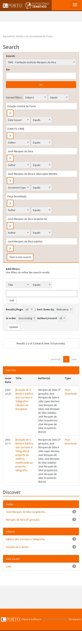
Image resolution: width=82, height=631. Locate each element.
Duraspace (75, 619)
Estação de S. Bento (17, 547)
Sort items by (45, 309)
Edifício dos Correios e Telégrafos (25, 539)
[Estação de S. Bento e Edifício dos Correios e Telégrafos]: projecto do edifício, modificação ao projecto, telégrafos (24, 455)
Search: (10, 56)
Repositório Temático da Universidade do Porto (27, 36)
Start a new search (20, 257)
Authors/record (47, 318)
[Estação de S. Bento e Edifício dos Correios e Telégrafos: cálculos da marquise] (24, 399)
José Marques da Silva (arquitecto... (26, 512)
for (8, 69)
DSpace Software (31, 619)
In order (11, 318)
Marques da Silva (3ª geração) (22, 519)
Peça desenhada (71, 391)
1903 (8, 566)
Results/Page (14, 309)
